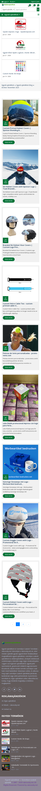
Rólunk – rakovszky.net (11, 705)
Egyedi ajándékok (8, 85)
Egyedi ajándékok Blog (24, 85)
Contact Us (7, 709)
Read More (8, 142)
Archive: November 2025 (10, 87)
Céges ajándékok (9, 701)
